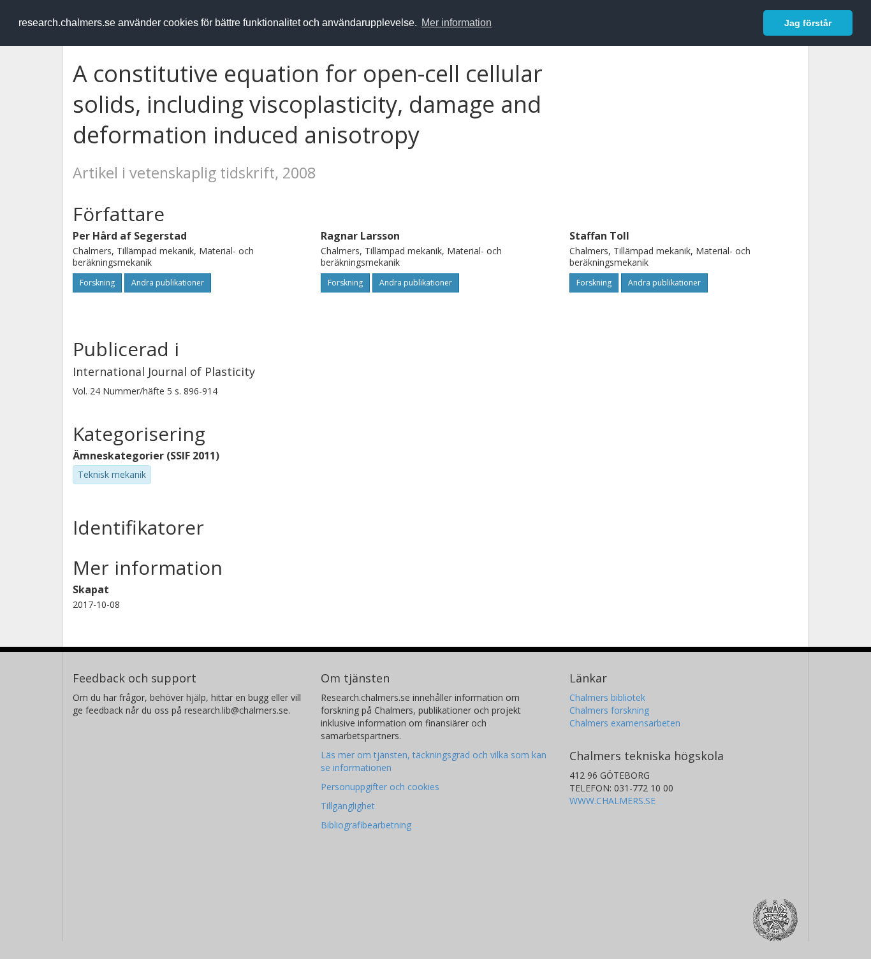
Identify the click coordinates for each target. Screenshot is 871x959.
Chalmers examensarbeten (624, 723)
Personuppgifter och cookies (380, 787)
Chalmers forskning (609, 710)
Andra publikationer (167, 282)
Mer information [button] (456, 22)
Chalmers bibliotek (607, 697)
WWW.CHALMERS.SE (612, 801)
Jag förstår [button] (807, 23)
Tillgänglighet (348, 806)
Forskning (97, 282)
